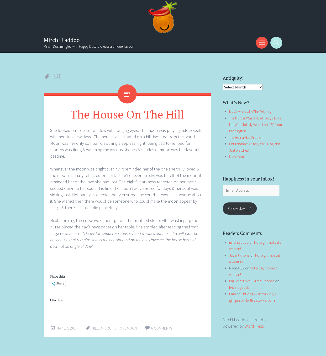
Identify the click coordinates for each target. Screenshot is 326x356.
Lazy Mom (236, 157)
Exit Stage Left (239, 287)
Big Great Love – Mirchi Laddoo (251, 281)
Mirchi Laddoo (62, 40)
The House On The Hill (127, 114)
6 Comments (161, 328)
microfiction (113, 328)
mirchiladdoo (239, 242)
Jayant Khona (239, 255)
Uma (232, 294)
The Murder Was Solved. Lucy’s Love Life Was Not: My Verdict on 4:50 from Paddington (255, 124)
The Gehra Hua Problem (246, 137)
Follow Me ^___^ (240, 208)
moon (132, 328)
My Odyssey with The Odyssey (250, 111)
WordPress (254, 326)
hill (95, 328)
